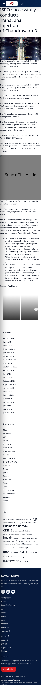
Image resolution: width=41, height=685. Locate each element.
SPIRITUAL (7, 479)
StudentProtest (16, 557)
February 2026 (9, 349)
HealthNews (16, 538)
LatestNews (16, 544)
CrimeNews (16, 531)
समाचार (3, 601)
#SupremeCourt (23, 519)
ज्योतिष (3, 613)
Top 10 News (8, 490)
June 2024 (7, 391)
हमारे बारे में (4, 640)
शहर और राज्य (5, 627)
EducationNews (16, 534)
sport (7, 556)
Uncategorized (9, 493)
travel (7, 561)
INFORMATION (9, 458)
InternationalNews (26, 541)
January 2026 (8, 352)
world (15, 561)
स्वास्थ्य (3, 616)
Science (6, 476)
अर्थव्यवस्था (4, 624)
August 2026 (8, 338)
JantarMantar (7, 544)
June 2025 (7, 377)
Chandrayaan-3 (7, 95)
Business (7, 433)
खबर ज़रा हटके (5, 631)
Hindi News (30, 538)
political (6, 472)
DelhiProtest (7, 534)
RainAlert (35, 552)
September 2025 (10, 367)
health (7, 537)
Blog (5, 430)
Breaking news (31, 522)
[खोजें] (21, 3)
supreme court (26, 557)
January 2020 (8, 413)
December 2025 (10, 356)
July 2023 (7, 405)
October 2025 (9, 363)
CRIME (6, 440)
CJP (4, 437)
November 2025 (10, 360)
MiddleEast (23, 544)
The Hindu (12, 286)
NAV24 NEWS (10, 576)
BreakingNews (20, 522)
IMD (35, 538)
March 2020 (8, 409)
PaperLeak (16, 548)
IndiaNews (16, 541)
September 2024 (10, 384)
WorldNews (24, 561)
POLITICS (25, 552)
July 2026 (7, 342)
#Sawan (17, 519)
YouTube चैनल (8, 669)
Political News (14, 552)
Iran (34, 541)
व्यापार (3, 620)
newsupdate (9, 548)
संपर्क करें (4, 644)
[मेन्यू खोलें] (3, 3)
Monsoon (29, 544)
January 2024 (8, 395)
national (6, 465)
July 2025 (7, 374)
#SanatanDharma (8, 519)
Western (6, 497)
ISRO (37, 71)
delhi (21, 531)
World (5, 501)
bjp (35, 519)
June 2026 (7, 345)
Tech (5, 486)
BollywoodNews (8, 522)
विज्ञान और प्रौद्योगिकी (8, 605)
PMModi (23, 548)
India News (7, 541)
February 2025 (9, 381)
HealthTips (24, 538)
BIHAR (30, 519)
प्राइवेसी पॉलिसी (6, 648)
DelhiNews (26, 531)
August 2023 (8, 402)
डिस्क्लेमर (4, 651)
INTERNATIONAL (10, 462)
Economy (7, 444)
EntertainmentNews (28, 534)
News (5, 469)
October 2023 (9, 398)
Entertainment (9, 451)
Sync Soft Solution (14, 680)
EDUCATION (8, 448)
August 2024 (8, 388)
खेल (2, 609)
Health (6, 455)
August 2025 (8, 370)
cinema (21, 526)
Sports (5, 483)
